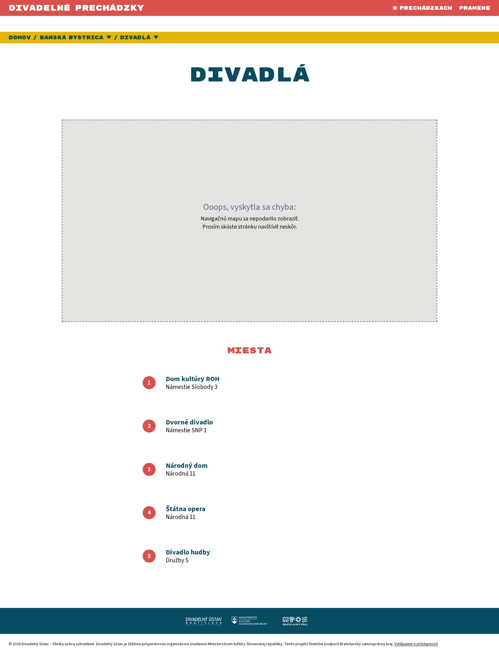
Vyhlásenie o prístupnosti (416, 644)
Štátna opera (185, 509)
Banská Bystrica (71, 37)
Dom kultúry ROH (192, 379)
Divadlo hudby (188, 552)
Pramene (474, 8)
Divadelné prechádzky (76, 8)
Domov (20, 37)
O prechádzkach (422, 8)
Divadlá (135, 37)
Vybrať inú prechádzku (156, 37)
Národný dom (187, 466)
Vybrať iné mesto (109, 37)
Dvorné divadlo (189, 422)
